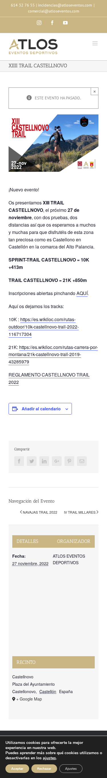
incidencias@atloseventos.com (65, 5)
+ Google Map (29, 699)
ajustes (49, 758)
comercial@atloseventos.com (53, 11)
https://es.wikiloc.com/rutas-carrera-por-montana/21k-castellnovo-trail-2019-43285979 (53, 354)
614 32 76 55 (23, 5)
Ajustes (71, 768)
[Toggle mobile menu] (95, 43)
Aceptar (17, 768)
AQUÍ (82, 293)
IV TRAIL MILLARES (80, 512)
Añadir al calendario (41, 408)
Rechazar (44, 768)
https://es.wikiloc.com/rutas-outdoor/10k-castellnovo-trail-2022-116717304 (44, 326)
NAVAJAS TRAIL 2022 (40, 512)
